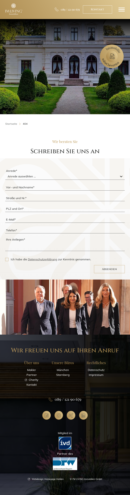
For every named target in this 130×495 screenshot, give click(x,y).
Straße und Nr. (16, 198)
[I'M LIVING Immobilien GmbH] (13, 9)
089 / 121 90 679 (70, 9)
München (63, 370)
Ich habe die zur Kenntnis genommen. (51, 259)
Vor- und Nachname (20, 187)
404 (25, 123)
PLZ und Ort (15, 209)
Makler (31, 370)
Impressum (96, 375)
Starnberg (63, 375)
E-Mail (11, 219)
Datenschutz (96, 370)
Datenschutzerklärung (42, 259)
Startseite (11, 123)
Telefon (11, 230)
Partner (31, 375)
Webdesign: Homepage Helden (48, 479)
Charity (33, 380)
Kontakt (97, 9)
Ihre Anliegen (15, 239)
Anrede (11, 171)
